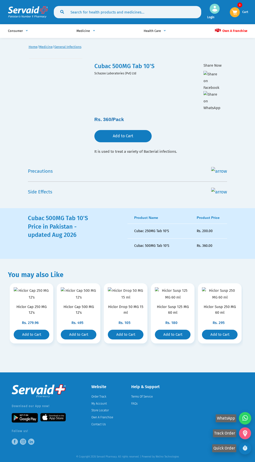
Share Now (212, 65)
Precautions (40, 171)
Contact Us (98, 424)
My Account (99, 403)
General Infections (67, 47)
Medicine (46, 47)
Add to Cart (123, 136)
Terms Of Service (142, 396)
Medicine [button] (83, 31)
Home (33, 47)
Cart (245, 11)
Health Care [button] (153, 31)
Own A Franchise (234, 31)
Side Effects (40, 192)
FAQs (134, 403)
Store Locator (100, 410)
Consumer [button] (16, 31)
